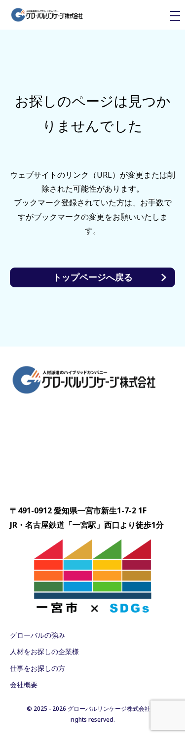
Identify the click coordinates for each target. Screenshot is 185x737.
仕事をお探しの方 (37, 668)
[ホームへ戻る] (47, 15)
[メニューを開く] (175, 16)
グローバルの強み (37, 635)
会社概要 (23, 684)
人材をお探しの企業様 (44, 651)
